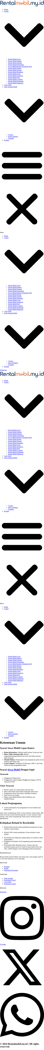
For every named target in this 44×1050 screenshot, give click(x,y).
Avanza (10, 135)
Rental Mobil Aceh (14, 59)
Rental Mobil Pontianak (16, 81)
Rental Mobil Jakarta (15, 70)
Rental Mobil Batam (14, 68)
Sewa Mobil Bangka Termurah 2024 (20, 66)
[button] (22, 188)
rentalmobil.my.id (30, 859)
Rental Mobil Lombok (15, 79)
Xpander (11, 138)
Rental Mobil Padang (15, 63)
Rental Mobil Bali (14, 77)
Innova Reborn (13, 136)
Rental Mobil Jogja (14, 74)
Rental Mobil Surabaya (15, 76)
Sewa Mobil (14, 769)
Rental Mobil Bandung (15, 72)
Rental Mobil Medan (15, 61)
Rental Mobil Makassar (15, 83)
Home (6, 9)
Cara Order (7, 85)
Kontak (6, 140)
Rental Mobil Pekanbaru (16, 65)
